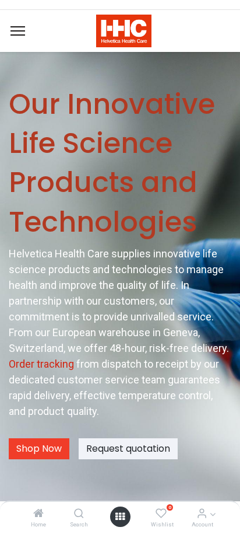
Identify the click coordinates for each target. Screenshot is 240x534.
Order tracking (42, 364)
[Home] (38, 513)
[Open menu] (120, 516)
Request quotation (128, 448)
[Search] (78, 513)
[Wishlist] (161, 513)
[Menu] (17, 31)
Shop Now (39, 448)
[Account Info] (201, 513)
